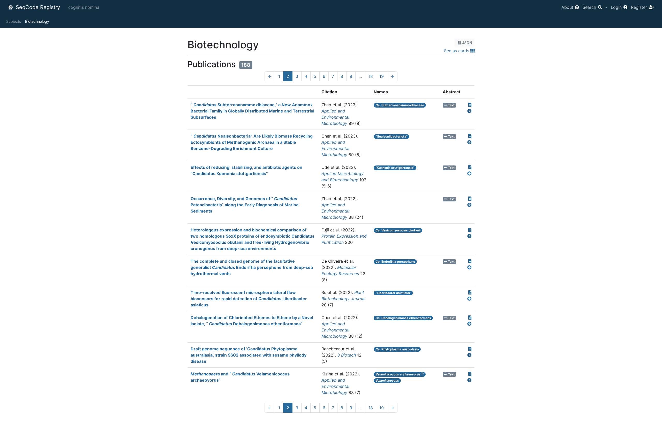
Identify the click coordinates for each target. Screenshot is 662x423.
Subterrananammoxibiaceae (399, 105)
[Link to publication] (469, 104)
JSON (467, 42)
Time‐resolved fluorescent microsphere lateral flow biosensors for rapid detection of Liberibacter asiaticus (249, 298)
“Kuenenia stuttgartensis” (395, 168)
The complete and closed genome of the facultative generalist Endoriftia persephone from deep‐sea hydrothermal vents (252, 267)
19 (381, 76)
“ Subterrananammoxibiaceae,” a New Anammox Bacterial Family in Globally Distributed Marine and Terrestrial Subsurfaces (252, 111)
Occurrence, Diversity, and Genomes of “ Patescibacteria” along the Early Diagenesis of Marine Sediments (245, 205)
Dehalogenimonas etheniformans (403, 318)
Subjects (13, 21)
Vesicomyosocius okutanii (397, 230)
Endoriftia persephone (395, 261)
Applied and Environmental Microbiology (335, 117)
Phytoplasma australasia (397, 349)
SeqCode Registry (37, 7)
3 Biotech (346, 355)
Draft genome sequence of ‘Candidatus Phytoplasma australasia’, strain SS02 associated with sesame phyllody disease (248, 355)
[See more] (469, 111)
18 (370, 76)
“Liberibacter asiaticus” (393, 293)
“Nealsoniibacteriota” (391, 136)
